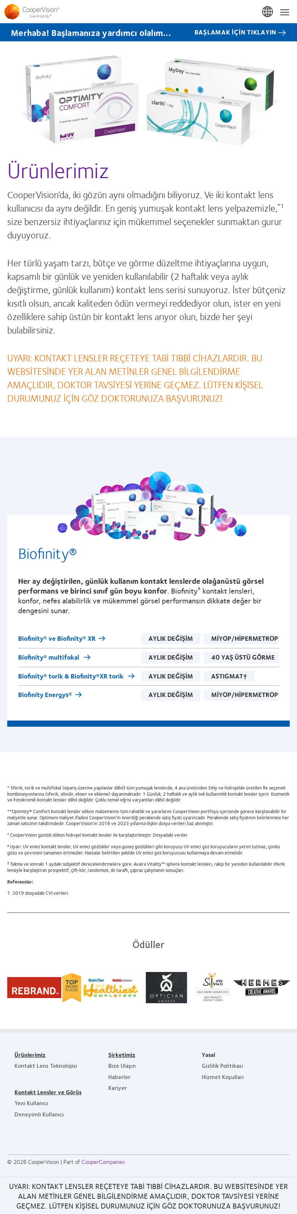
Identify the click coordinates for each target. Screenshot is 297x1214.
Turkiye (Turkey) (268, 12)
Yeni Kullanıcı (31, 1102)
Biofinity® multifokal (49, 657)
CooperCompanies (103, 1161)
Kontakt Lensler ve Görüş (47, 1091)
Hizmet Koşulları (223, 1076)
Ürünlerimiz (30, 1054)
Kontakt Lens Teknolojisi (45, 1065)
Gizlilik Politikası (222, 1065)
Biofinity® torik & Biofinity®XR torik (71, 676)
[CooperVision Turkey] (148, 12)
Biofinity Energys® (45, 695)
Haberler (119, 1076)
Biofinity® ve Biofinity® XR (57, 639)
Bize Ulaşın (122, 1065)
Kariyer (117, 1087)
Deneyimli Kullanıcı (39, 1114)
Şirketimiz (121, 1054)
